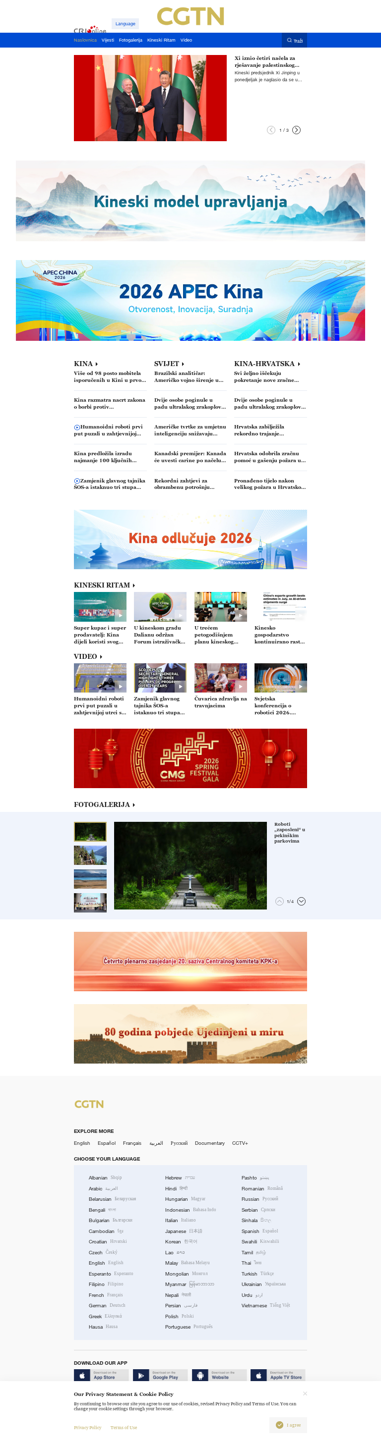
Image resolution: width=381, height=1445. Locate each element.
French (106, 1295)
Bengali (102, 1210)
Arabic (103, 1188)
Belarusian (112, 1199)
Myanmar (189, 1284)
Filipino (106, 1284)
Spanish (260, 1231)
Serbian (258, 1210)
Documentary (210, 1143)
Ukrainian (264, 1284)
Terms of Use (124, 1428)
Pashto (255, 1178)
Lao (175, 1252)
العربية (156, 1143)
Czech (103, 1252)
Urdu (252, 1295)
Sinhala (256, 1220)
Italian (180, 1220)
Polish (179, 1316)
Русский (179, 1143)
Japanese (183, 1231)
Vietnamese (266, 1305)
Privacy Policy (87, 1428)
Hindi (176, 1188)
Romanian (262, 1188)
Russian (260, 1199)
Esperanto (111, 1274)
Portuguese (189, 1327)
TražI (298, 41)
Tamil (254, 1252)
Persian (181, 1305)
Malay (187, 1263)
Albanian (105, 1178)
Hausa (103, 1327)
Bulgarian (110, 1220)
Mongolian (186, 1274)
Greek (105, 1316)
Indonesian (190, 1210)
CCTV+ (240, 1143)
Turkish (258, 1274)
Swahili (260, 1241)
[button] (271, 130)
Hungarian (185, 1199)
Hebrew (180, 1178)
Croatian (108, 1241)
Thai (251, 1263)
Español (107, 1143)
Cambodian (106, 1231)
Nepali (178, 1295)
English (82, 1143)
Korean (181, 1241)
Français (132, 1143)
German (107, 1305)
